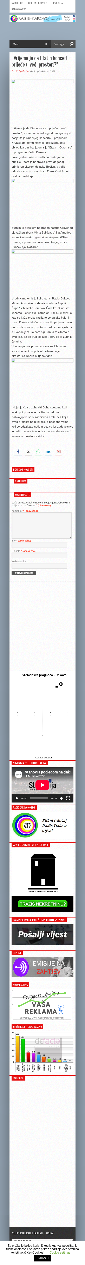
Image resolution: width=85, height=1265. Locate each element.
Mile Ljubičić (20, 71)
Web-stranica (19, 561)
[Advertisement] (42, 626)
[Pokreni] (17, 798)
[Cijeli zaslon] (68, 798)
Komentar (25, 510)
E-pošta (23, 551)
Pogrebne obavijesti (38, 3)
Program (58, 3)
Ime (21, 540)
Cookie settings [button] (60, 1252)
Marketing (17, 3)
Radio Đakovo (19, 9)
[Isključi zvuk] (61, 798)
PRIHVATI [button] (43, 1258)
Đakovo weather (43, 757)
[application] (42, 785)
